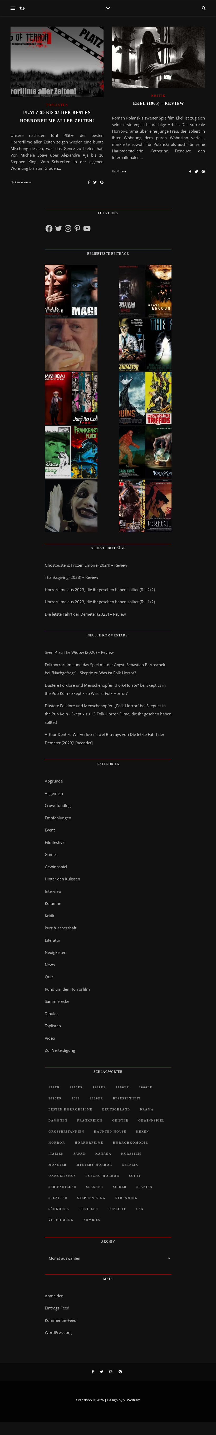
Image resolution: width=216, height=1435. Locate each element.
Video (50, 1038)
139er (54, 1087)
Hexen (142, 1131)
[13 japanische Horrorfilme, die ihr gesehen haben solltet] (145, 506)
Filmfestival (55, 842)
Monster (57, 1164)
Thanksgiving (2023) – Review (71, 577)
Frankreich (89, 1120)
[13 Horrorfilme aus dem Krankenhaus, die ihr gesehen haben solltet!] (145, 291)
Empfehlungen (58, 817)
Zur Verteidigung (60, 1050)
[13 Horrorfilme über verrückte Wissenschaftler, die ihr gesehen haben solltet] (145, 344)
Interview (53, 891)
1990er (122, 1087)
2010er (55, 1098)
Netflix (130, 1164)
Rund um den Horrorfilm (67, 989)
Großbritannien (66, 1131)
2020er (96, 1098)
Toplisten (57, 105)
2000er (146, 1087)
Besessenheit (127, 1098)
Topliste (117, 1208)
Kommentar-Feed (60, 1320)
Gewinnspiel (56, 866)
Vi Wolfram (131, 1400)
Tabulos (51, 1013)
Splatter (57, 1197)
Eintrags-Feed (57, 1308)
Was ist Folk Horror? (117, 672)
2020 (76, 1098)
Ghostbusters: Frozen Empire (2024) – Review (86, 565)
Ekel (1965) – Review (158, 103)
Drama (147, 1109)
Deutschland (116, 1109)
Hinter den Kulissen (62, 878)
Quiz (49, 976)
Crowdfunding (58, 805)
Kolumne (53, 903)
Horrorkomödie (130, 1142)
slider (120, 1186)
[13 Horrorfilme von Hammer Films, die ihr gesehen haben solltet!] (71, 452)
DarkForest (23, 182)
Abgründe (54, 781)
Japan (79, 1153)
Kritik (158, 96)
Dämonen (57, 1120)
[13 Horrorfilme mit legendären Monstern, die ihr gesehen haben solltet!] (145, 452)
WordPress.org (58, 1332)
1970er (76, 1087)
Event (50, 830)
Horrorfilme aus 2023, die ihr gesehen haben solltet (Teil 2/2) (100, 589)
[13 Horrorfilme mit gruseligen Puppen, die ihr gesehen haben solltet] (71, 291)
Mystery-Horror (94, 1164)
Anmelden (54, 1295)
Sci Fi (135, 1175)
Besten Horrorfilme (70, 1109)
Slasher (94, 1186)
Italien (56, 1153)
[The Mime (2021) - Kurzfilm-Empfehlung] (71, 506)
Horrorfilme (89, 1142)
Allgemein (54, 793)
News (50, 964)
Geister (120, 1120)
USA (140, 1208)
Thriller (88, 1208)
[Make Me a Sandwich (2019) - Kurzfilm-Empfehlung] (71, 344)
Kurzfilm (131, 1153)
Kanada (103, 1153)
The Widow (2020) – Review (89, 652)
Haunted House (110, 1131)
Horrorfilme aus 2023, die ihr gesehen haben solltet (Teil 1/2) (100, 601)
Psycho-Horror (102, 1175)
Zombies (92, 1220)
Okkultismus (62, 1175)
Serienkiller (62, 1186)
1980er (99, 1087)
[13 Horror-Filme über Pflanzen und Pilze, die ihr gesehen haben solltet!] (145, 398)
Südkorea (58, 1208)
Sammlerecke (57, 1001)
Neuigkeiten (55, 952)
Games (51, 854)
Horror (56, 1142)
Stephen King (91, 1197)
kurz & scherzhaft (60, 927)
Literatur (52, 940)
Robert (121, 171)
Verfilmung (61, 1220)
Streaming (126, 1197)
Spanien (144, 1186)
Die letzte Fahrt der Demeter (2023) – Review (85, 614)
